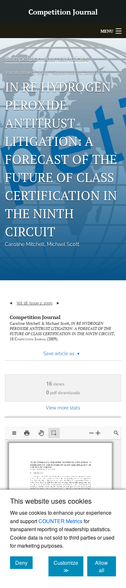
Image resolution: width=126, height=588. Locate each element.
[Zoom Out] (91, 433)
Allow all (105, 566)
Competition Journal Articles (47, 59)
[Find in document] (116, 433)
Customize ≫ (68, 566)
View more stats (63, 407)
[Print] (27, 433)
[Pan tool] (41, 433)
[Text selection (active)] (54, 433)
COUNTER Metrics (60, 521)
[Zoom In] (98, 433)
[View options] (14, 433)
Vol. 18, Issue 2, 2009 (26, 72)
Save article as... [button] (61, 353)
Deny (24, 562)
